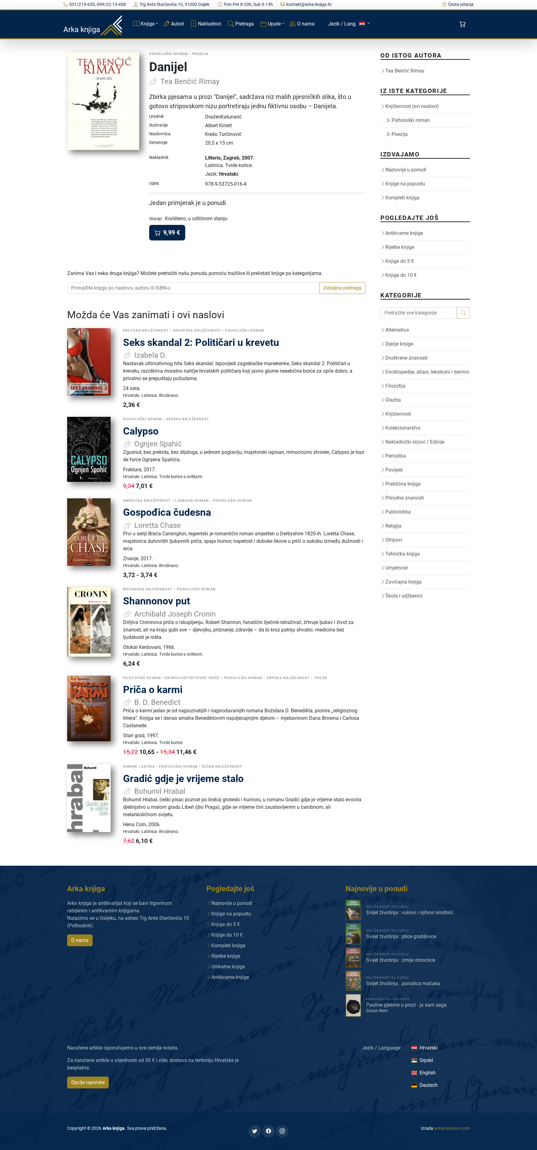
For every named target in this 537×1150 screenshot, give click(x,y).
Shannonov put (156, 601)
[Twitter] (255, 1131)
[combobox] (193, 288)
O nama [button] (80, 940)
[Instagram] (282, 1131)
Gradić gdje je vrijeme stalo (183, 779)
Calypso (140, 431)
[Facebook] (268, 1131)
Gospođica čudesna (167, 512)
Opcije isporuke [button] (88, 1082)
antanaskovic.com (452, 1128)
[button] (463, 24)
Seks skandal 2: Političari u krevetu (201, 342)
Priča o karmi (152, 690)
